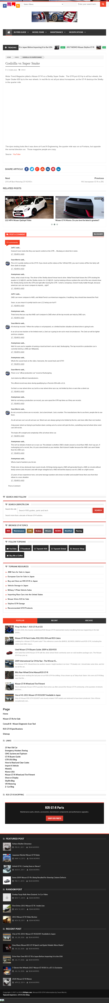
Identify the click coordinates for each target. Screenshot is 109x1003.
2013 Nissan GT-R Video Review (24, 917)
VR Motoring (10, 784)
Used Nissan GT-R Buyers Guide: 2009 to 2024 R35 (36, 650)
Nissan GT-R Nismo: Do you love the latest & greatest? (77, 220)
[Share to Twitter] (10, 216)
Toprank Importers (10, 995)
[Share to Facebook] (7, 216)
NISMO (58, 531)
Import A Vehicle (12, 766)
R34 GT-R (33, 39)
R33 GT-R (22, 39)
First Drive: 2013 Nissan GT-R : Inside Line (28, 906)
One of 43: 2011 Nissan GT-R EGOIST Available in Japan (38, 695)
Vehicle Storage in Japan (18, 586)
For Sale (45, 39)
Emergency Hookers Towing (16, 751)
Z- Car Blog (9, 787)
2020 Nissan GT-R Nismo (22, 979)
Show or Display (11, 778)
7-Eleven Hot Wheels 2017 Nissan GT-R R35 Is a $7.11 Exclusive (37, 968)
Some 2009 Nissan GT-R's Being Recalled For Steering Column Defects (39, 878)
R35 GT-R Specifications (13, 729)
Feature (48, 198)
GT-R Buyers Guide (12, 757)
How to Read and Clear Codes (17, 763)
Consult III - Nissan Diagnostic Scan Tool (19, 724)
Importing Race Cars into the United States (25, 595)
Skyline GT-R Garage (16, 604)
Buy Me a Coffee (16, 556)
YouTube (16, 154)
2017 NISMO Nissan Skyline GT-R (70, 47)
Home (5, 714)
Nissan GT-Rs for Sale (11, 719)
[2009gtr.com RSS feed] (18, 6)
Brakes (38, 531)
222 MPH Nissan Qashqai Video (18, 220)
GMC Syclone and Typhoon (16, 754)
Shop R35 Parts (54, 818)
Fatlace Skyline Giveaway (22, 844)
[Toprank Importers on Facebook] (5, 6)
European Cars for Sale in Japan (21, 577)
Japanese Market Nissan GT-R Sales (26, 855)
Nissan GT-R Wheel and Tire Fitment (30, 684)
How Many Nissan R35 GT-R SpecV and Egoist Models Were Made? (38, 945)
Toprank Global (59, 549)
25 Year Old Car (11, 748)
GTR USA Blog (11, 760)
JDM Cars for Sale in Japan (19, 572)
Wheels (48, 531)
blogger (98, 234)
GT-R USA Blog (24, 995)
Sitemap (6, 734)
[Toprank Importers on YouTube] (13, 4)
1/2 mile (95, 47)
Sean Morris (15, 260)
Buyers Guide (20, 32)
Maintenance (56, 32)
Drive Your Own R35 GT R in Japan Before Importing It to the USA (37, 956)
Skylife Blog (9, 781)
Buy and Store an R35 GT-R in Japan (23, 581)
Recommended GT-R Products (20, 608)
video (17, 57)
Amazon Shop (78, 549)
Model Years (38, 32)
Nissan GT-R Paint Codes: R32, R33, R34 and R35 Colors (38, 638)
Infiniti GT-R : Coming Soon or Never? (26, 866)
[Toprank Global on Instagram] (9, 4)
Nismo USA (10, 772)
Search (98, 510)
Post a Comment (14, 486)
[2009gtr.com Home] (9, 32)
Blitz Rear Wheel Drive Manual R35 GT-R (31, 672)
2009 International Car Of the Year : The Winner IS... (36, 661)
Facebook (26, 549)
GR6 (30, 531)
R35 (8, 531)
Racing (79, 531)
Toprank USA (41, 549)
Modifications (76, 32)
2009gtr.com (27, 992)
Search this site (10, 509)
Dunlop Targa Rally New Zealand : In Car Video (30, 894)
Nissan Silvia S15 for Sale (18, 599)
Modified (68, 531)
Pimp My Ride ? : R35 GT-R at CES (29, 627)
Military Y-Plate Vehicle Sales (20, 590)
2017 (52, 47)
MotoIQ (8, 769)
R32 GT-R (11, 39)
